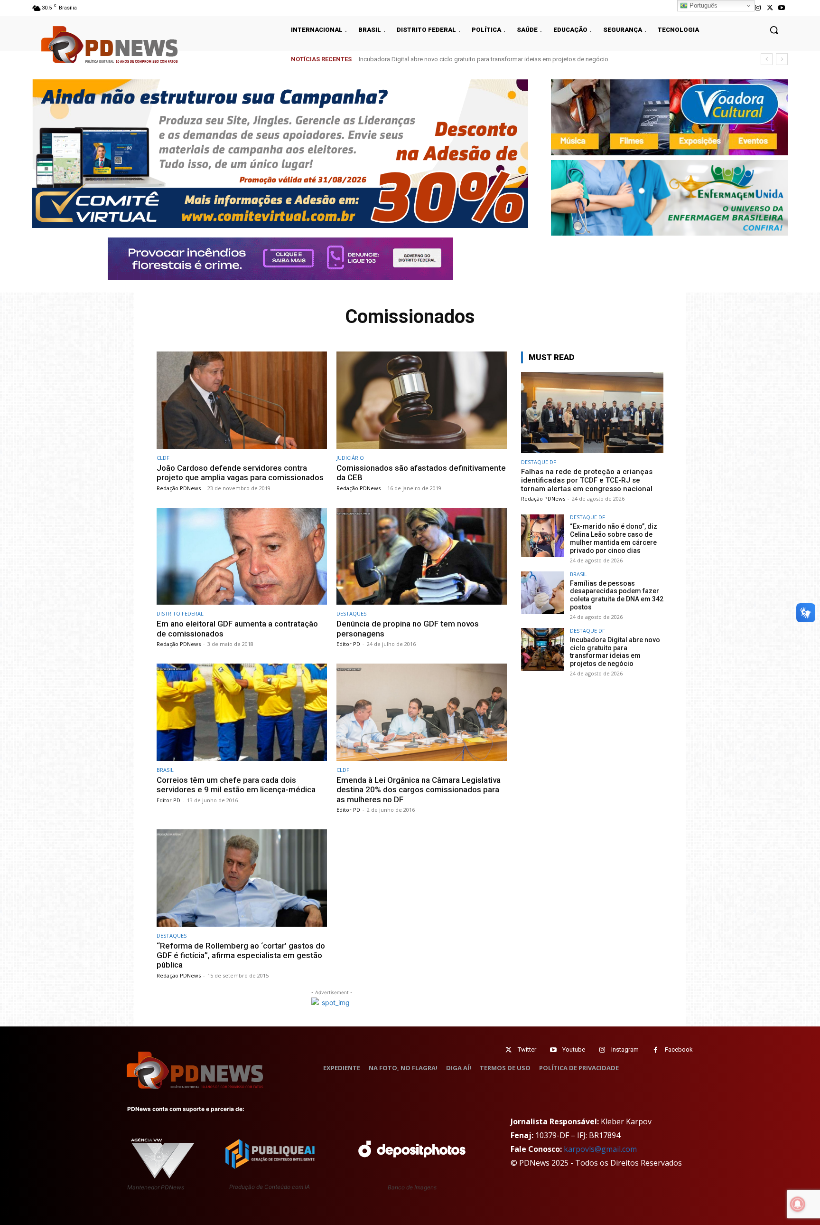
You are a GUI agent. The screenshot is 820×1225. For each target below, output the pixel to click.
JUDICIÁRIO (350, 457)
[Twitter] (508, 1050)
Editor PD (348, 643)
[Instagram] (758, 8)
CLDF (163, 457)
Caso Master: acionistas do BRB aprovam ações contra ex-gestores (451, 59)
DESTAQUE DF (538, 462)
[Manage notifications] (797, 1204)
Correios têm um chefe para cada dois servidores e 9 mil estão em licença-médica (236, 784)
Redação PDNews (179, 488)
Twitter (527, 1049)
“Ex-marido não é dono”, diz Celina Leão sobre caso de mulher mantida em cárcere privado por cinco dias (613, 538)
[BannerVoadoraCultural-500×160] (669, 117)
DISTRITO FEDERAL (180, 613)
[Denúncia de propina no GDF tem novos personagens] (421, 556)
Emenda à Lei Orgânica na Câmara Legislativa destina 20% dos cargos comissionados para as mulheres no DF (418, 789)
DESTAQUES (351, 613)
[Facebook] (655, 1050)
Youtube (573, 1049)
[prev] (767, 59)
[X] (770, 8)
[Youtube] (782, 8)
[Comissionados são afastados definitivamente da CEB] (421, 400)
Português (703, 5)
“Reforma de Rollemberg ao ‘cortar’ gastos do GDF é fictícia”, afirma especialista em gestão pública (241, 955)
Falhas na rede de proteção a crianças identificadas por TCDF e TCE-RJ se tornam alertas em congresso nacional (586, 480)
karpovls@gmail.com (600, 1149)
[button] (774, 30)
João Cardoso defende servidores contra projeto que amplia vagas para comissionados (240, 472)
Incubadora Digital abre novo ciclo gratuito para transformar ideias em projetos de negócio (615, 651)
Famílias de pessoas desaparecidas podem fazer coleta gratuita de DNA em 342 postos (616, 595)
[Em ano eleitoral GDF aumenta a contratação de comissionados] (242, 556)
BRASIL (165, 769)
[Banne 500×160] (669, 198)
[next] (782, 59)
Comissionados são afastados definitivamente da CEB (421, 472)
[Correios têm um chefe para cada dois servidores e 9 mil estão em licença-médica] (242, 712)
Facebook (679, 1049)
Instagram (625, 1049)
